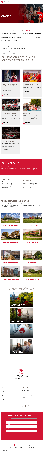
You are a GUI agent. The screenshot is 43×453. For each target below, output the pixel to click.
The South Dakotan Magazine (28, 395)
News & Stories (4, 403)
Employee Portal (19, 445)
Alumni (2, 395)
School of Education (32, 242)
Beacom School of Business (10, 225)
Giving (2, 391)
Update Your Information (27, 392)
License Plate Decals (26, 402)
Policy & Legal (28, 445)
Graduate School (32, 262)
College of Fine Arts (32, 225)
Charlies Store (25, 399)
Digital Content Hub (26, 397)
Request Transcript (26, 390)
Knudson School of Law (32, 279)
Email (7, 428)
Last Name (8, 424)
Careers (11, 445)
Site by (2, 450)
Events (2, 399)
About (2, 387)
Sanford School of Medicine (11, 279)
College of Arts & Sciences (10, 242)
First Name (8, 420)
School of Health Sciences (10, 262)
